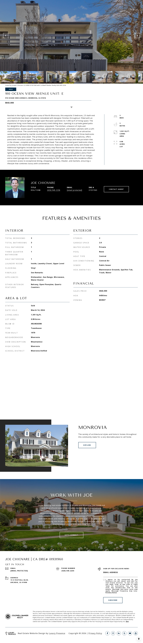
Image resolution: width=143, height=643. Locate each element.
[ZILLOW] (136, 633)
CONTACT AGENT (116, 189)
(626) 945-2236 (53, 190)
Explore (87, 445)
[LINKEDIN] (119, 633)
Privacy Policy (111, 592)
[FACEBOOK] (107, 633)
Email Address (110, 572)
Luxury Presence (57, 633)
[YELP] (124, 633)
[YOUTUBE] (130, 633)
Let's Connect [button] (71, 535)
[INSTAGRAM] (113, 633)
